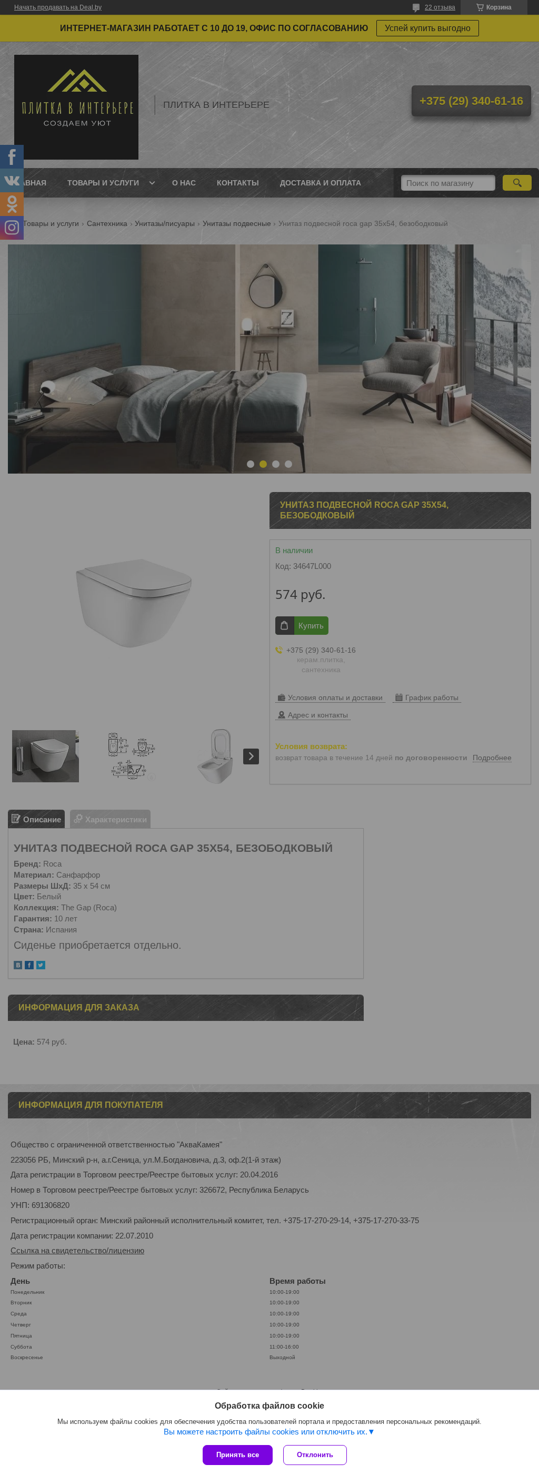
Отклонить (315, 1455)
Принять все (237, 1455)
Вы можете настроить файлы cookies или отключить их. (265, 1431)
